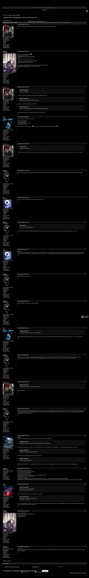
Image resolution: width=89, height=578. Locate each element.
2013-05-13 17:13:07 (25, 51)
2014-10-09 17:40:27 (25, 484)
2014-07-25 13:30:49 (25, 274)
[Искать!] (87, 11)
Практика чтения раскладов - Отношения (12, 566)
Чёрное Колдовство (8, 17)
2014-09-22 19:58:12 (25, 354)
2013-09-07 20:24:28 (25, 116)
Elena (4, 484)
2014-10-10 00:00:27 (25, 546)
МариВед (5, 170)
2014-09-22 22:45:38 (25, 381)
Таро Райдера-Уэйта (17, 17)
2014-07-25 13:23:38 (25, 249)
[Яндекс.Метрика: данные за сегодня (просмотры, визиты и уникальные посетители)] (25, 572)
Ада (4, 197)
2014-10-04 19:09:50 (25, 408)
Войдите (10, 15)
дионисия (5, 468)
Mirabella (5, 51)
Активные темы (44, 9)
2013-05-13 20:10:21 (25, 86)
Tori (3, 116)
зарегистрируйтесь (16, 15)
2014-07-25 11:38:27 (25, 222)
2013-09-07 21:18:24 (25, 143)
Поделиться (20, 51)
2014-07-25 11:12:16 (25, 197)
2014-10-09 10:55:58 (25, 468)
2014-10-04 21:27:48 (25, 435)
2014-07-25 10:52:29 (25, 170)
